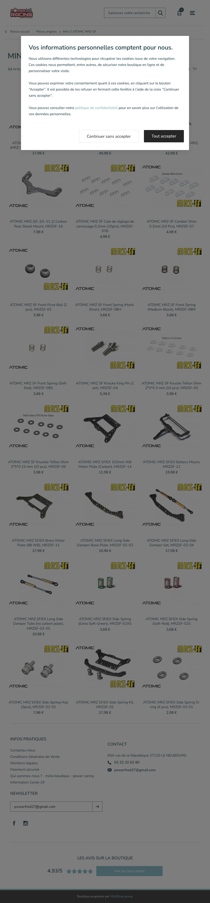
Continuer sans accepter (109, 136)
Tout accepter (164, 136)
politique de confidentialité (96, 107)
